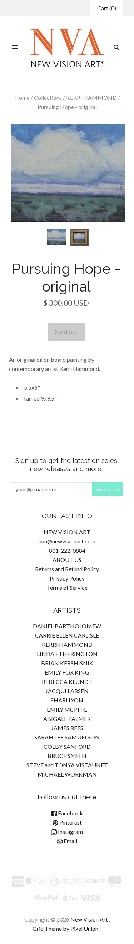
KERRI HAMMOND (91, 97)
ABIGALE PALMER (67, 718)
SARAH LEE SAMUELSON (67, 737)
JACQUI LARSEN (67, 690)
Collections (48, 97)
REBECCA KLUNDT (67, 681)
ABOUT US (67, 559)
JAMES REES (67, 727)
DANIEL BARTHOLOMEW (67, 626)
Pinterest (70, 822)
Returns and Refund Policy (67, 569)
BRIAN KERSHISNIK (67, 663)
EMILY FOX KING (67, 672)
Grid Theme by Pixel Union (65, 928)
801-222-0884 (67, 550)
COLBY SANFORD (67, 746)
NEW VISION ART (67, 531)
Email (70, 840)
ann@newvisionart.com (67, 541)
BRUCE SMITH (67, 755)
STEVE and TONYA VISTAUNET (67, 765)
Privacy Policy (67, 578)
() (106, 8)
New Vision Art (89, 919)
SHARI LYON (67, 700)
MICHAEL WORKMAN (67, 774)
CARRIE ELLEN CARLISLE (67, 635)
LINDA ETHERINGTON (67, 653)
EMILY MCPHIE (67, 709)
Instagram (70, 831)
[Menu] (15, 47)
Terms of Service (67, 587)
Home (22, 97)
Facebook (70, 813)
